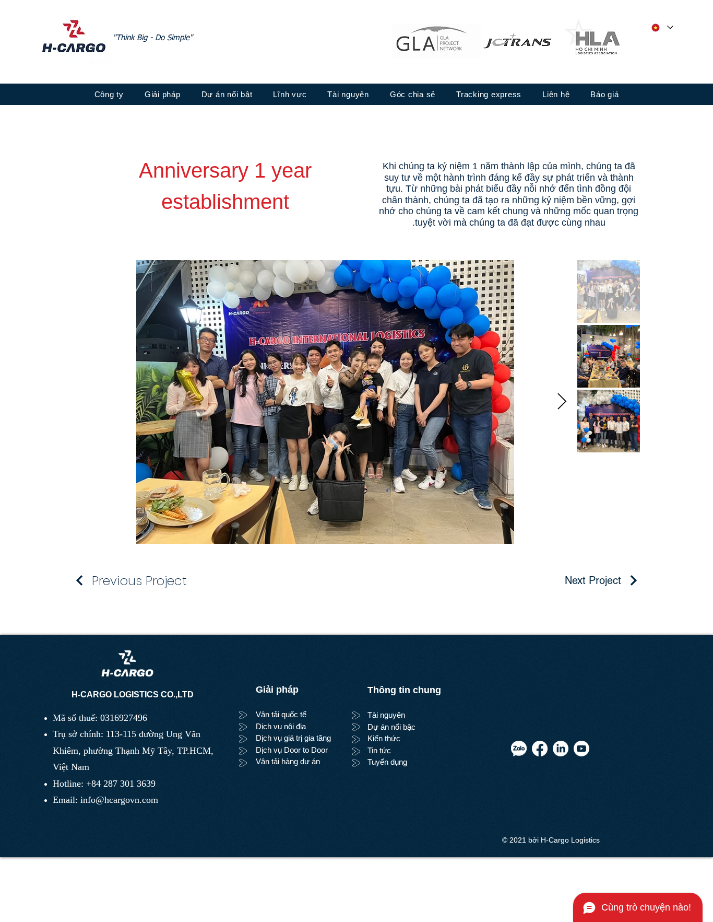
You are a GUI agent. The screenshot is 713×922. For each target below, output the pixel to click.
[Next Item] (561, 402)
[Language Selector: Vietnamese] (662, 27)
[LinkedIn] (560, 748)
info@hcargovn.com (119, 800)
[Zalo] (519, 748)
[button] (413, 94)
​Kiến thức (383, 738)
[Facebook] (540, 748)
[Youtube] (581, 748)
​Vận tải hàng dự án (288, 761)
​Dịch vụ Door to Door (292, 749)
